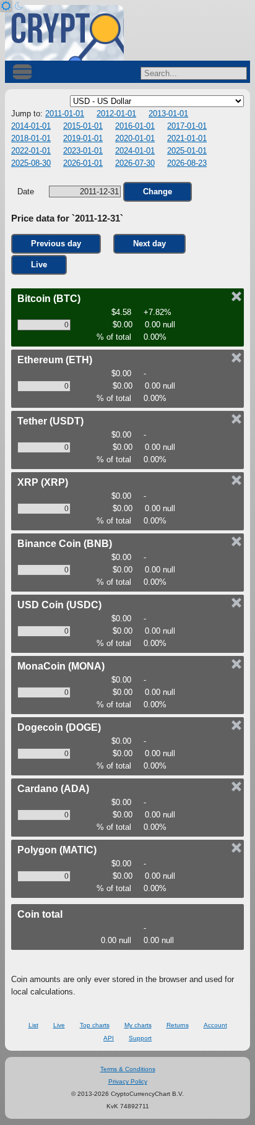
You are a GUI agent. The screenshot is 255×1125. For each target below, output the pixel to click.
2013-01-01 (168, 113)
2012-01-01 (116, 113)
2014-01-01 (31, 126)
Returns (177, 1025)
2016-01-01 (135, 126)
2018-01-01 (31, 138)
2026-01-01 (83, 163)
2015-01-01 (83, 126)
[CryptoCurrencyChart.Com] (64, 33)
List (33, 1025)
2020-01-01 (135, 138)
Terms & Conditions (127, 1069)
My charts (138, 1025)
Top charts (95, 1025)
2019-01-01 (83, 138)
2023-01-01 (83, 150)
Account (215, 1025)
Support (140, 1038)
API (108, 1038)
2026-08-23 (187, 163)
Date (27, 191)
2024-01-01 (135, 150)
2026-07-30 (135, 163)
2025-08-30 (31, 163)
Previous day (56, 243)
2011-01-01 (64, 113)
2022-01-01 (31, 150)
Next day (149, 243)
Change (157, 191)
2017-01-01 (187, 126)
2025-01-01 (187, 150)
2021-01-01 (187, 138)
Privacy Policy (127, 1081)
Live (39, 264)
